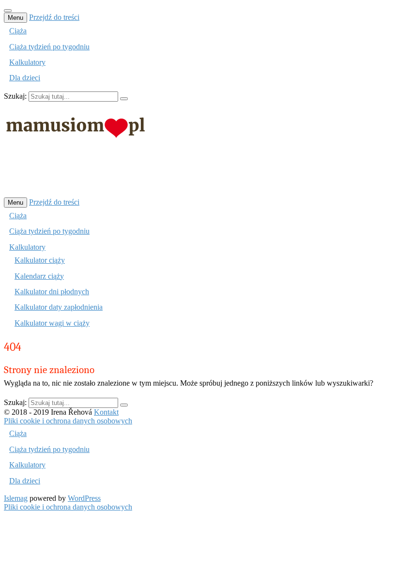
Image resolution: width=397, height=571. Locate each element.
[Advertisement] (180, 173)
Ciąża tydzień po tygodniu (49, 47)
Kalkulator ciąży (40, 260)
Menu (15, 17)
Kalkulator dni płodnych (52, 291)
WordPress (84, 498)
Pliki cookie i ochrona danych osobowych (68, 421)
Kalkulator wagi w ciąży (52, 323)
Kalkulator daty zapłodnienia (59, 307)
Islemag (16, 498)
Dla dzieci (24, 78)
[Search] (124, 98)
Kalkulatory (27, 62)
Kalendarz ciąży (39, 276)
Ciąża (18, 31)
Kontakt (106, 412)
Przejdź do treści (54, 17)
